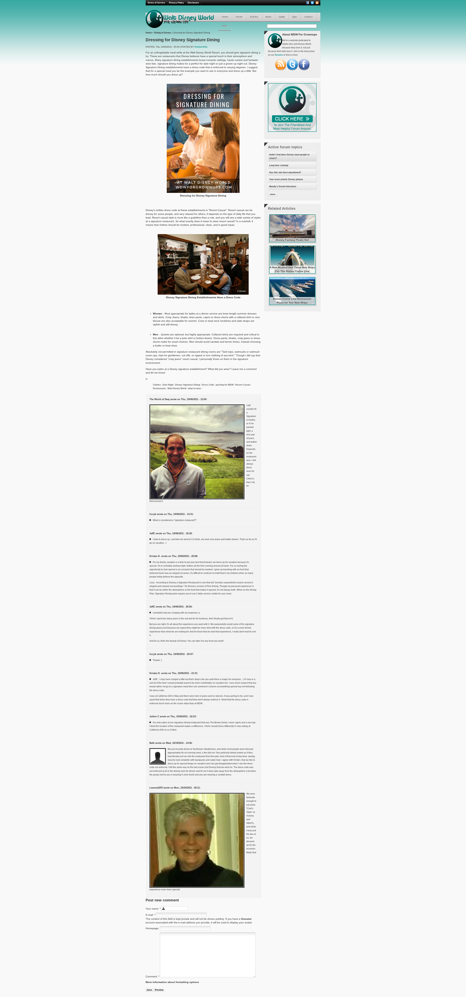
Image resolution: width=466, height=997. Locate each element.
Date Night (168, 385)
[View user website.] (197, 452)
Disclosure (193, 3)
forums (279, 55)
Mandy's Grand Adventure (282, 186)
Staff (224, 26)
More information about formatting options (172, 982)
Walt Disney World (176, 388)
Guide (282, 17)
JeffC (152, 533)
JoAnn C (154, 716)
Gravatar (246, 918)
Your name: (153, 908)
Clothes (157, 385)
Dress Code (208, 385)
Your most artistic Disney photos (286, 179)
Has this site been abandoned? (285, 172)
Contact (308, 17)
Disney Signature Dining (187, 385)
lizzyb (152, 514)
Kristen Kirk (201, 47)
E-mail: (150, 914)
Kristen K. (155, 556)
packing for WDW (225, 385)
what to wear (194, 388)
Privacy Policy (176, 3)
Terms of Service (156, 3)
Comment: (152, 976)
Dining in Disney (162, 33)
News (268, 17)
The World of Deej (159, 399)
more (272, 194)
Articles (254, 17)
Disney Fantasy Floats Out (292, 239)
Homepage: (153, 928)
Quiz (294, 17)
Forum (239, 17)
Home (225, 17)
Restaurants (159, 388)
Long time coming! (278, 165)
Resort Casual (242, 385)
